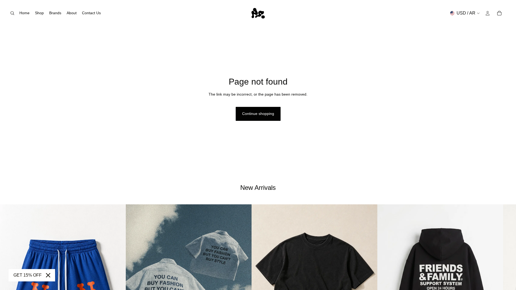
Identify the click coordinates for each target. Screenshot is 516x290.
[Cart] (499, 13)
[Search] (12, 13)
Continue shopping (258, 113)
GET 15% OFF (27, 275)
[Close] (48, 275)
